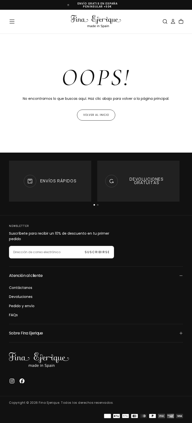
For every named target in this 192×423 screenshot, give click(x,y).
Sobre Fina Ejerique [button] (26, 333)
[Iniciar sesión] (173, 22)
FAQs (13, 314)
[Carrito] (181, 22)
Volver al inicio (96, 115)
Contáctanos (20, 287)
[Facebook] (22, 381)
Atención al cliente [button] (26, 275)
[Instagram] (12, 381)
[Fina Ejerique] (39, 360)
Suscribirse (97, 252)
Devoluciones (20, 296)
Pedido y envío (21, 305)
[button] (12, 22)
